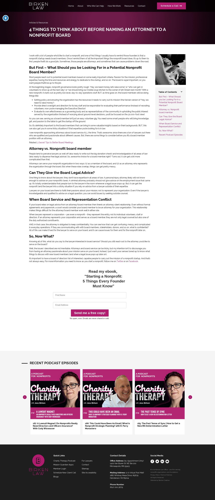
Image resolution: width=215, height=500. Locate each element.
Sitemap (85, 469)
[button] (152, 461)
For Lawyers (87, 461)
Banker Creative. (164, 480)
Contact (85, 465)
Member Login (59, 469)
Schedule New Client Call (64, 473)
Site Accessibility (89, 473)
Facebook (133, 261)
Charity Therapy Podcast (64, 461)
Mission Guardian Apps (63, 465)
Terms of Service (166, 475)
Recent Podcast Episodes (171, 135)
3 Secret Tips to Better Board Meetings (55, 142)
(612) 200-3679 (116, 487)
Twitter (120, 261)
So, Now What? (166, 130)
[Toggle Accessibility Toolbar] (6, 18)
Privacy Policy (155, 475)
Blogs (55, 477)
